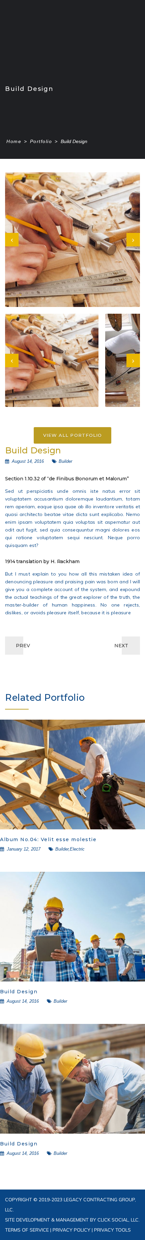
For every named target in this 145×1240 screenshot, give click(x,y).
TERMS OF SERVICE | (28, 1230)
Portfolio (41, 141)
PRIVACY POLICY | (72, 1230)
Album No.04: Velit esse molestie (48, 839)
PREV (23, 646)
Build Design (18, 992)
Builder (65, 461)
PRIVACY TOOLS (112, 1230)
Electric (77, 849)
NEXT (121, 646)
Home (13, 141)
